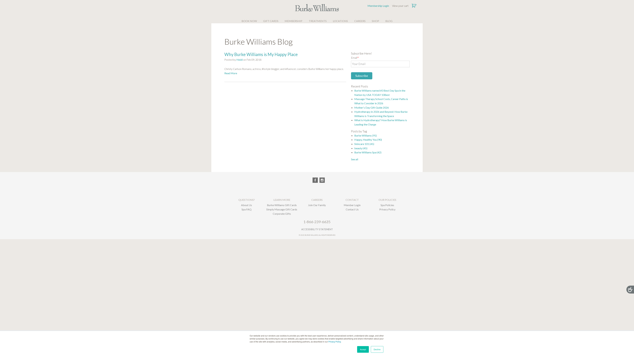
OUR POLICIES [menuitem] (387, 199)
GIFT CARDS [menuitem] (270, 20)
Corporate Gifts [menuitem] (282, 213)
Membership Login (378, 5)
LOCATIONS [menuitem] (340, 20)
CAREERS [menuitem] (360, 20)
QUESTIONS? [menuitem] (246, 199)
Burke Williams (365, 135)
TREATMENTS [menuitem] (318, 20)
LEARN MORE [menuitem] (281, 199)
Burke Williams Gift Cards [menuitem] (282, 205)
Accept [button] (363, 349)
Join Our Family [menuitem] (317, 205)
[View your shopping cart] (414, 6)
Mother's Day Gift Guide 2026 (371, 107)
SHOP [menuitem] (375, 20)
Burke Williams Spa (367, 152)
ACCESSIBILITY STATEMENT (317, 229)
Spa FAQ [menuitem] (246, 209)
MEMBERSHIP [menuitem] (293, 20)
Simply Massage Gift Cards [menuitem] (281, 209)
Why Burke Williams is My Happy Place (261, 54)
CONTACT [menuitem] (352, 199)
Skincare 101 (364, 143)
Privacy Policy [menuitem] (387, 209)
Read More (230, 73)
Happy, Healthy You (368, 139)
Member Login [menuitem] (352, 205)
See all (354, 159)
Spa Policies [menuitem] (387, 205)
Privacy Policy (334, 341)
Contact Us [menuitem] (352, 209)
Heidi (239, 59)
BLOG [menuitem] (388, 20)
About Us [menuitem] (246, 205)
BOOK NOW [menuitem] (249, 20)
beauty (360, 148)
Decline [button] (377, 349)
